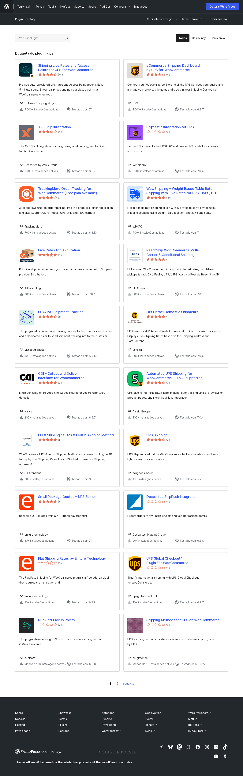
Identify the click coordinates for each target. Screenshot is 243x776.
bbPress (195, 724)
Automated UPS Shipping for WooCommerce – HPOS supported (174, 376)
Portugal (56, 751)
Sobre (19, 712)
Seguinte (128, 683)
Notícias (20, 718)
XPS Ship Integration (54, 127)
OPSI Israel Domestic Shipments (172, 312)
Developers (109, 724)
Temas (62, 718)
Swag (150, 730)
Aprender (108, 712)
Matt (192, 718)
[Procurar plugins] (66, 38)
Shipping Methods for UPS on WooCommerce (183, 620)
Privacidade (22, 730)
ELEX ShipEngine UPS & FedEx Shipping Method (76, 435)
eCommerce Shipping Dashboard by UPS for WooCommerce (173, 67)
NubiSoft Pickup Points (56, 620)
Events (149, 718)
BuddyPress (197, 730)
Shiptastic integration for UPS (170, 127)
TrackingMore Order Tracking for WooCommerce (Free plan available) (67, 191)
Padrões (63, 730)
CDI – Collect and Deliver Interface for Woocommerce (61, 376)
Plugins (62, 724)
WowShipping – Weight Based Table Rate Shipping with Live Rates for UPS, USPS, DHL (182, 191)
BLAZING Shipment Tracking (61, 312)
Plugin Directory (25, 19)
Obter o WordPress (223, 6)
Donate (151, 724)
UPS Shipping (156, 435)
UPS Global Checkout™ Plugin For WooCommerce (167, 560)
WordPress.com (199, 712)
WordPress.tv (112, 730)
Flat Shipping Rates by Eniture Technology (72, 558)
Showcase (65, 712)
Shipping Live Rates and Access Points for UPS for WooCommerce (65, 67)
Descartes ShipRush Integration (171, 497)
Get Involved (153, 712)
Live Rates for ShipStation (59, 250)
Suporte (107, 718)
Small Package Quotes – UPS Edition (67, 497)
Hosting (20, 724)
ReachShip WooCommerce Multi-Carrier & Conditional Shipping (173, 252)
